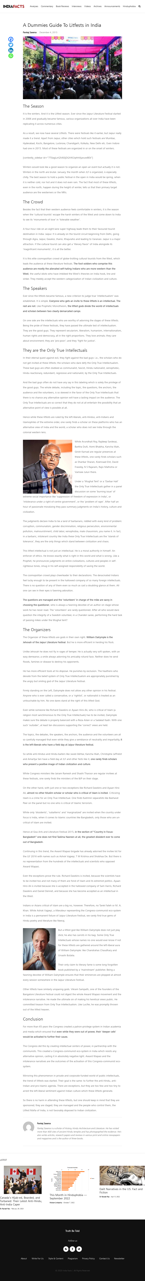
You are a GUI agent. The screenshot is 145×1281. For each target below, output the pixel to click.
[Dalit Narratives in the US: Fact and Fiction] (122, 1175)
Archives (98, 6)
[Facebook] (10, 39)
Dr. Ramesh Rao (5, 1209)
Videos (87, 6)
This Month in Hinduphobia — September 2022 (68, 1196)
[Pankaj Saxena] (28, 1132)
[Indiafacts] (13, 6)
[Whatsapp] (10, 55)
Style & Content (55, 1258)
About (24, 1258)
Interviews (76, 6)
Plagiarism (73, 1258)
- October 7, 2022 (68, 1203)
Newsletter (119, 1258)
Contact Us (104, 1258)
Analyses (34, 6)
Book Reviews (62, 6)
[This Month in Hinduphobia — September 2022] (72, 1178)
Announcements (112, 6)
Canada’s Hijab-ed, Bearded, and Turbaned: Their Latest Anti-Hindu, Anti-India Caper (21, 1201)
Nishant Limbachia (56, 1203)
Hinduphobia (129, 6)
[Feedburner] (66, 1249)
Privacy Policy (88, 1258)
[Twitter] (10, 44)
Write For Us (37, 1258)
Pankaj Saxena (30, 32)
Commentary (47, 6)
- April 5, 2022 (115, 1197)
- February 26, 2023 (17, 1209)
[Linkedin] (10, 50)
